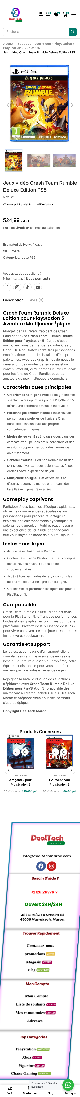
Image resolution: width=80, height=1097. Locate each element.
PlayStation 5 (13, 48)
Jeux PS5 (33, 48)
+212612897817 (40, 892)
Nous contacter (39, 278)
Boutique (24, 44)
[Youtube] (38, 287)
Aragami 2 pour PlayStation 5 (20, 782)
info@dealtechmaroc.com (40, 855)
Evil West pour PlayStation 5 (59, 782)
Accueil (8, 44)
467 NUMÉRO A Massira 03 (40, 915)
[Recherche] (73, 32)
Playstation (63, 44)
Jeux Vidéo (43, 44)
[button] (41, 14)
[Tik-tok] (27, 287)
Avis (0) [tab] (37, 300)
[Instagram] (17, 287)
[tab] (13, 301)
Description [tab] (13, 300)
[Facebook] (7, 287)
